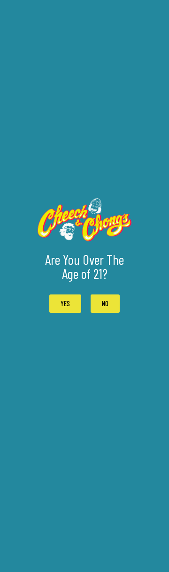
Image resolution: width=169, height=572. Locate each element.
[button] (105, 303)
